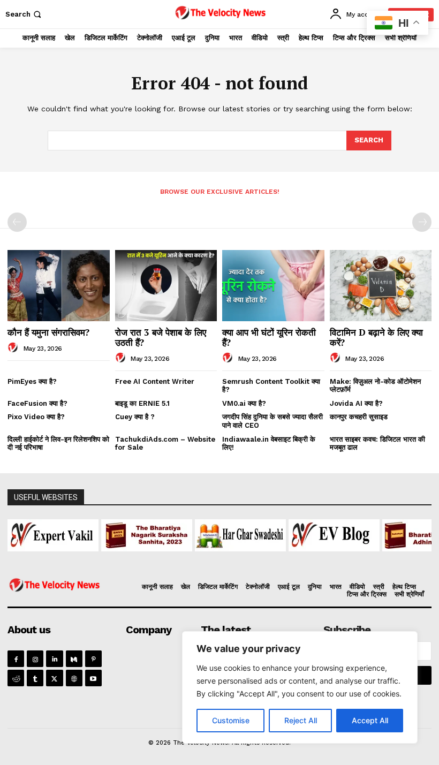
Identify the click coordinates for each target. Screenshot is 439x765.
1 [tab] (121, 558)
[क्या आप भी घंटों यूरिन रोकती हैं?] (273, 285)
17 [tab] (318, 558)
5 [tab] (170, 558)
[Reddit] (15, 678)
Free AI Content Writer (155, 381)
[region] (300, 687)
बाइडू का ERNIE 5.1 (142, 403)
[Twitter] (54, 678)
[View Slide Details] (84, 535)
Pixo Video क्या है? (36, 417)
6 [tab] (183, 558)
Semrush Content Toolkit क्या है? (271, 385)
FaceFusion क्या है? (37, 403)
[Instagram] (35, 658)
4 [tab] (158, 558)
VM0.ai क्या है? (244, 403)
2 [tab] (134, 558)
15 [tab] (294, 558)
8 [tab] (207, 558)
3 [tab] (146, 558)
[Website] (74, 678)
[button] (24, 14)
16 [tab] (306, 558)
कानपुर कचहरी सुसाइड (359, 417)
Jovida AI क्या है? (356, 403)
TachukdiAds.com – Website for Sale (165, 443)
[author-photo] (14, 348)
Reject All (300, 720)
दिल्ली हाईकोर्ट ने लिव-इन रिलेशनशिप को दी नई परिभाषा (58, 443)
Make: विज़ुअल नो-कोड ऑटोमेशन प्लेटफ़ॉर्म (375, 385)
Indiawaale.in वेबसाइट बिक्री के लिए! (268, 443)
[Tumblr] (35, 678)
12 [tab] (257, 558)
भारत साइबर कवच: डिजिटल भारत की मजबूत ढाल (377, 443)
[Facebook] (15, 658)
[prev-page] (17, 222)
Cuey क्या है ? (135, 417)
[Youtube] (93, 678)
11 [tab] (244, 558)
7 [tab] (195, 558)
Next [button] (418, 533)
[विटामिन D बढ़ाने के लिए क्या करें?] (381, 285)
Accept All (370, 720)
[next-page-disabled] (422, 222)
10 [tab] (232, 558)
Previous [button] (21, 533)
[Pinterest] (93, 658)
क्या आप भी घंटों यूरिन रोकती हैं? (269, 337)
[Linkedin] (54, 658)
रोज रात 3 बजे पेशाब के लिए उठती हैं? (160, 337)
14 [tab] (281, 558)
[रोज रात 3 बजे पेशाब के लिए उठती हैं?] (166, 285)
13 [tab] (269, 558)
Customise (230, 720)
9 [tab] (220, 558)
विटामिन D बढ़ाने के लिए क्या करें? (376, 337)
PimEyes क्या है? (32, 381)
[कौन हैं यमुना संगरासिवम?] (58, 285)
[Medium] (74, 658)
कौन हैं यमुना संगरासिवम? (48, 332)
